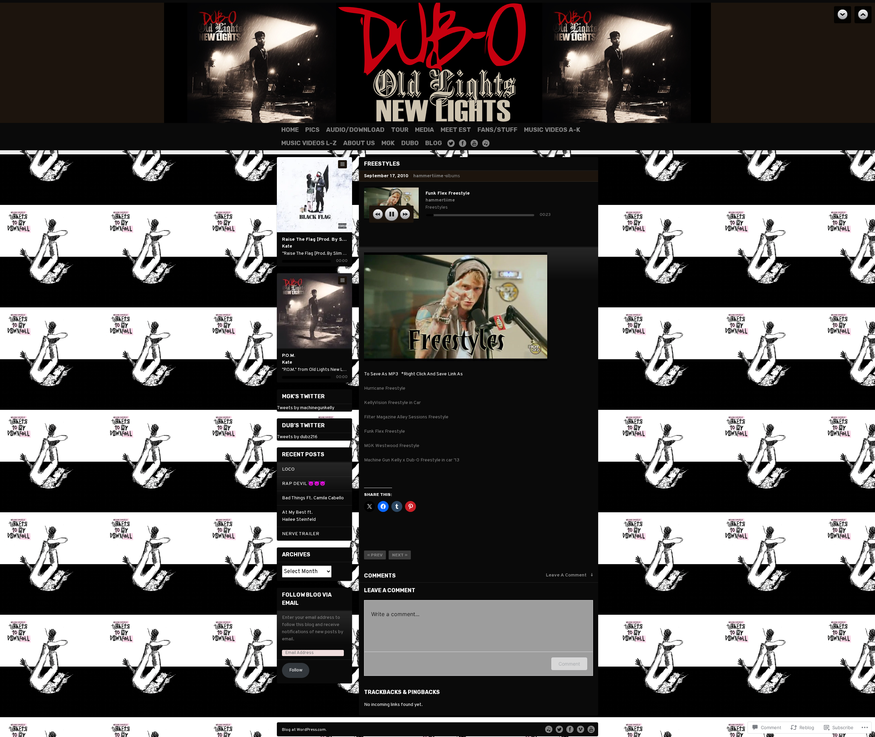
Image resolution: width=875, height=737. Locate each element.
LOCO (288, 469)
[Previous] (301, 195)
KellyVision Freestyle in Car (392, 403)
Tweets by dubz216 (297, 437)
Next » (399, 555)
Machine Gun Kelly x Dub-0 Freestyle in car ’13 (411, 460)
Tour (399, 130)
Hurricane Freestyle (384, 388)
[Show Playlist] (342, 164)
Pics (312, 130)
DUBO (410, 143)
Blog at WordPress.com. (304, 730)
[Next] (328, 195)
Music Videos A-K (552, 130)
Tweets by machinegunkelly (305, 408)
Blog (433, 143)
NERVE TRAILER (300, 534)
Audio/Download (355, 130)
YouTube (474, 143)
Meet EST (456, 130)
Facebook (462, 143)
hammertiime (428, 176)
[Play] (315, 195)
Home (290, 130)
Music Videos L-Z (309, 143)
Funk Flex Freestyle (384, 431)
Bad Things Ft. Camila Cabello (313, 498)
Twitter (451, 143)
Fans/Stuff (497, 130)
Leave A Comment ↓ (569, 575)
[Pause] (392, 214)
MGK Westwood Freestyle (391, 446)
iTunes (485, 143)
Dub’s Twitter (303, 425)
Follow (295, 670)
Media (424, 130)
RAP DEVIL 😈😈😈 (303, 484)
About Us (359, 143)
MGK (388, 143)
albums (452, 176)
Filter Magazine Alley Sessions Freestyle (406, 417)
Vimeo (580, 729)
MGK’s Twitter (303, 396)
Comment (569, 664)
